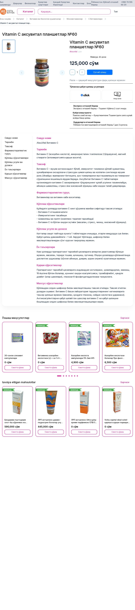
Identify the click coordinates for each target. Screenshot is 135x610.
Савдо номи (11, 138)
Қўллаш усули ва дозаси (13, 164)
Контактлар (78, 3)
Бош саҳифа (5, 19)
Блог (89, 3)
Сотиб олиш (99, 72)
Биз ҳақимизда (5, 3)
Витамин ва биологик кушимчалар (45, 19)
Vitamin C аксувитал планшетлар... (15, 23)
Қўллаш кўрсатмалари (16, 158)
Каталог (20, 19)
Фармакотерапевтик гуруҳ (16, 152)
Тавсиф (9, 146)
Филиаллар (30, 3)
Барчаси (125, 318)
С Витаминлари (95, 19)
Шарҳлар (17, 3)
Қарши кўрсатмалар (15, 173)
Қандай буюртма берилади (61, 3)
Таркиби (9, 142)
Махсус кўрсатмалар (16, 178)
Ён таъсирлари (13, 169)
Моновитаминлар (75, 19)
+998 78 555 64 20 (126, 3)
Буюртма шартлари (43, 3)
